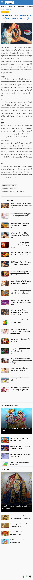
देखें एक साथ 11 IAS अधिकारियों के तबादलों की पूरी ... (19, 463)
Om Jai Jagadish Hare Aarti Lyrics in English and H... (20, 525)
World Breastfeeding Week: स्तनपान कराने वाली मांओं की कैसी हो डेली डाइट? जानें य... (20, 331)
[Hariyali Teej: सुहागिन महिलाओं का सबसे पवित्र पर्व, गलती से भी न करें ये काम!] (5, 351)
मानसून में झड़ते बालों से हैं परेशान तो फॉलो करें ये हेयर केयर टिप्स (20, 369)
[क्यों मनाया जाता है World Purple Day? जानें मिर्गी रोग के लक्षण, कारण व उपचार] (5, 302)
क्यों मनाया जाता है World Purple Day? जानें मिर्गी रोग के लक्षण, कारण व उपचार (21, 302)
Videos (22, 7)
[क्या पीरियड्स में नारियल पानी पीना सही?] (5, 380)
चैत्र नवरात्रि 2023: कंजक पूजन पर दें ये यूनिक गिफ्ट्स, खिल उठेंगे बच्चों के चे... (21, 273)
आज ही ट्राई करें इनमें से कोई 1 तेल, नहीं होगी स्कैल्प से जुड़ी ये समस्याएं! (21, 282)
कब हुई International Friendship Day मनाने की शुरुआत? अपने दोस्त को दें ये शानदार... (21, 361)
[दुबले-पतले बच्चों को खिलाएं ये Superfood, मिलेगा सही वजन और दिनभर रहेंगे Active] (5, 312)
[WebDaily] (9, 2)
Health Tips (20, 192)
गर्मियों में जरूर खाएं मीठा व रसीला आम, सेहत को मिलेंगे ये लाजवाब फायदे (21, 254)
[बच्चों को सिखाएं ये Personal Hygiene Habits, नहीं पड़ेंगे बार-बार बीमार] (5, 216)
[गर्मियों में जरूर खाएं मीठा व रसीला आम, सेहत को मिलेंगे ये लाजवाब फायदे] (5, 254)
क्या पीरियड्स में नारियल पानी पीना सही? (20, 379)
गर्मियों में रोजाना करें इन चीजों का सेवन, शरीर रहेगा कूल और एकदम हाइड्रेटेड (21, 263)
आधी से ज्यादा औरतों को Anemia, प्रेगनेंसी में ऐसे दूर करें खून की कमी (20, 388)
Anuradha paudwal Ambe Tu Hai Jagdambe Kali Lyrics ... (16, 507)
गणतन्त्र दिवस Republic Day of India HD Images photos (21, 321)
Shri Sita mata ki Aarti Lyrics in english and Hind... (16, 430)
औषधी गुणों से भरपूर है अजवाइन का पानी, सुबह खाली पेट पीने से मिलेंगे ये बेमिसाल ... (20, 225)
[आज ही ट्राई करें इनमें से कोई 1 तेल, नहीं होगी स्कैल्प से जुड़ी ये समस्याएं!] (5, 283)
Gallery (13, 7)
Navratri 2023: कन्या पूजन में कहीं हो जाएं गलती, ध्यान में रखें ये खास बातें (21, 292)
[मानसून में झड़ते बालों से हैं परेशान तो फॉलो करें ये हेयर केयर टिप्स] (5, 370)
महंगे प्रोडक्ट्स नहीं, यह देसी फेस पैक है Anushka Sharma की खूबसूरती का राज (20, 235)
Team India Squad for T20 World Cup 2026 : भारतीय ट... (20, 447)
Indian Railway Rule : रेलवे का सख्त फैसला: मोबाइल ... (20, 455)
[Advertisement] (16, 562)
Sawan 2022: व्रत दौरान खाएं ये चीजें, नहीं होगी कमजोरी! (20, 340)
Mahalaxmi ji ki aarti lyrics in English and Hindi (18, 533)
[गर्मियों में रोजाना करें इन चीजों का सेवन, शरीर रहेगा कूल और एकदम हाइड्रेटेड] (5, 264)
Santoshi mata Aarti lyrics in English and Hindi (19, 439)
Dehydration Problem (9, 186)
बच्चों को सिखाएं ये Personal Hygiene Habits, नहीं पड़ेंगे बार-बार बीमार (21, 215)
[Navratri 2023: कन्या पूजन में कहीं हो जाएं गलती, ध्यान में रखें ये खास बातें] (5, 293)
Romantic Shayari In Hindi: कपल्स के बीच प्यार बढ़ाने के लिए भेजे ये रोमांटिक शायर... (21, 205)
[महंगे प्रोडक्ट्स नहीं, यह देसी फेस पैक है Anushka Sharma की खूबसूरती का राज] (5, 235)
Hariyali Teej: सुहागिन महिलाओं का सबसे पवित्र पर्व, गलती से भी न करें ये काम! (20, 351)
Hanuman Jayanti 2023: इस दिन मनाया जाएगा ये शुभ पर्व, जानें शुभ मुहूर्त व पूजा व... (21, 245)
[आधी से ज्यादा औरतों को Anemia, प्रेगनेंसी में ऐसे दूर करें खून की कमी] (5, 389)
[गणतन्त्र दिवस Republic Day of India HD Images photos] (5, 322)
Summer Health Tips (8, 192)
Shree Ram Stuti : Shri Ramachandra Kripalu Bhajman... (20, 517)
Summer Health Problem (10, 189)
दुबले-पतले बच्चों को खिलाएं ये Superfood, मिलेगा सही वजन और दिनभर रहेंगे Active (20, 312)
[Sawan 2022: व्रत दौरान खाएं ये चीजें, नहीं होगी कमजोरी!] (5, 341)
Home (4, 7)
